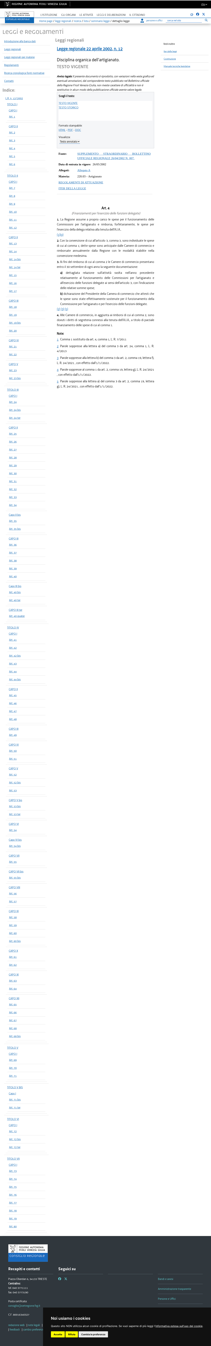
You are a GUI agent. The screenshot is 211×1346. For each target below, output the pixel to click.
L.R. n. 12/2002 (14, 98)
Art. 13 (13, 243)
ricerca (77, 21)
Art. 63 (13, 980)
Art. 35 (13, 521)
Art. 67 (13, 1020)
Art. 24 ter (14, 418)
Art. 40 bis (15, 592)
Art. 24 (13, 402)
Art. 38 (13, 560)
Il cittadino (137, 15)
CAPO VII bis (16, 871)
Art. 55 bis (15, 877)
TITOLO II (12, 176)
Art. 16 (13, 283)
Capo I (12, 1093)
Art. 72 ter (14, 1147)
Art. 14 (13, 251)
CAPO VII (14, 855)
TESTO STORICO (68, 107)
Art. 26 (13, 441)
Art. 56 (13, 893)
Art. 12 (13, 227)
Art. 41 (13, 640)
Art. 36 (13, 544)
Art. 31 (13, 481)
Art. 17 (13, 291)
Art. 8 (12, 196)
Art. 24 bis (15, 410)
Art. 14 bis (15, 259)
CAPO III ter (15, 610)
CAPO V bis (15, 800)
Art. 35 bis (15, 529)
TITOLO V (12, 1048)
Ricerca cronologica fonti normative (24, 73)
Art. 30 (13, 473)
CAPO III (13, 301)
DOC (78, 130)
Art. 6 (12, 164)
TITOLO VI (13, 1119)
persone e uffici (154, 20)
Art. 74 (13, 1179)
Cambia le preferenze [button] (93, 1334)
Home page (45, 21)
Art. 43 (13, 663)
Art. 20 (13, 330)
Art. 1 (12, 116)
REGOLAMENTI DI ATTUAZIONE (81, 182)
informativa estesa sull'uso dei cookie (178, 1326)
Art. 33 (13, 497)
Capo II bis (15, 515)
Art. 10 (13, 212)
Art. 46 (13, 703)
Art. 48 (13, 719)
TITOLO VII (13, 1159)
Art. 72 (13, 1131)
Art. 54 (13, 830)
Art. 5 (12, 156)
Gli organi (68, 15)
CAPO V (13, 364)
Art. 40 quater (17, 616)
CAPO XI (14, 974)
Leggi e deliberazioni (111, 15)
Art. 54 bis (15, 846)
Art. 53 (13, 790)
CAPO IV (14, 340)
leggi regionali (63, 21)
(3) (62, 309)
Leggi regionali (12, 49)
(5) (66, 309)
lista (86, 21)
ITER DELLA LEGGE (72, 188)
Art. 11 (13, 219)
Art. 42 (13, 648)
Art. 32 (13, 489)
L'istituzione (49, 15)
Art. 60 (13, 933)
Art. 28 (13, 457)
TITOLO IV (13, 627)
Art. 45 (13, 695)
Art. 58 (13, 917)
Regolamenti (11, 65)
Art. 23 (13, 370)
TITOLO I (12, 104)
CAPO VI (14, 824)
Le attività (86, 15)
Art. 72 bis (15, 1139)
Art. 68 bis (15, 1036)
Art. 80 (13, 1226)
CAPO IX (14, 911)
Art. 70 (13, 1068)
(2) (58, 309)
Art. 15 (13, 275)
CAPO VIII (14, 887)
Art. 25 (13, 434)
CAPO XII (14, 998)
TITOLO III (13, 390)
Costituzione (170, 58)
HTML (62, 130)
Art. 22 (13, 354)
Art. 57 (13, 901)
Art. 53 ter (14, 814)
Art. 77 (13, 1202)
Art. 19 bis (15, 323)
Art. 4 (12, 148)
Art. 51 (13, 759)
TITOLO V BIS (15, 1087)
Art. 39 (13, 568)
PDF (70, 130)
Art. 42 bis (15, 655)
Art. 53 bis (15, 806)
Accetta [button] (58, 1334)
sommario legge (100, 21)
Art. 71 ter (14, 1107)
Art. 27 (13, 449)
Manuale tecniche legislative (177, 66)
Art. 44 (13, 671)
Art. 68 (13, 1028)
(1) (58, 235)
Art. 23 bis (15, 378)
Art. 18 (13, 307)
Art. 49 (13, 735)
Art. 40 (13, 576)
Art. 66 (13, 1012)
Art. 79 (13, 1218)
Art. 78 (13, 1210)
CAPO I (13, 110)
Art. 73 (13, 1171)
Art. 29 (13, 465)
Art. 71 (13, 1076)
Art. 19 (13, 315)
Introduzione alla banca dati (20, 41)
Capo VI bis (15, 840)
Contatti (9, 81)
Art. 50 (13, 751)
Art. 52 (13, 774)
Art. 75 (13, 1187)
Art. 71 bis (15, 1099)
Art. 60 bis (15, 941)
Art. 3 (12, 140)
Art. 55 (13, 862)
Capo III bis (15, 586)
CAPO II (13, 126)
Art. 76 (13, 1195)
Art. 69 (13, 1060)
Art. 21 (13, 346)
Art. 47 (13, 711)
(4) (61, 235)
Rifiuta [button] (71, 1334)
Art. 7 (12, 188)
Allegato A (83, 170)
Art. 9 (12, 204)
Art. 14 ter (14, 267)
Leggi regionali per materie (19, 57)
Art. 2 (12, 132)
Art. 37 (13, 552)
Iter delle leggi (170, 51)
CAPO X (13, 951)
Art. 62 (13, 965)
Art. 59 (13, 925)
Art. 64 (13, 988)
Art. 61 (13, 957)
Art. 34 (13, 505)
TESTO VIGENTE (68, 103)
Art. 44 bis (15, 679)
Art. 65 (13, 1004)
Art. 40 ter (14, 600)
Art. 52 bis (15, 782)
